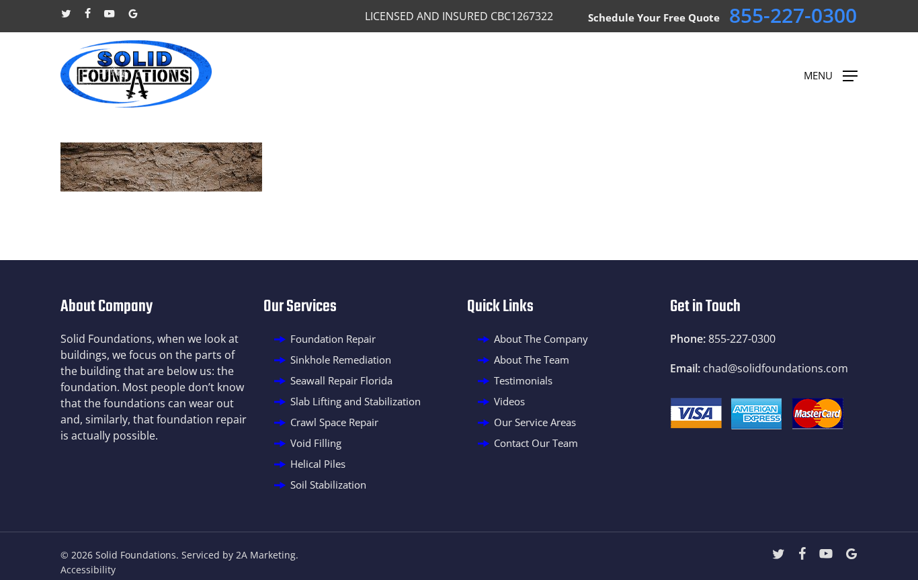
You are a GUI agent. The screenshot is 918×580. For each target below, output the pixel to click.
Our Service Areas (535, 422)
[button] (831, 74)
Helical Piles (317, 463)
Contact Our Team (536, 443)
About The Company (541, 338)
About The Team (531, 359)
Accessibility (88, 569)
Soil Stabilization (328, 484)
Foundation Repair (333, 338)
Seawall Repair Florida (341, 380)
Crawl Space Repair (334, 422)
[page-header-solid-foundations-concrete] (161, 187)
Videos (509, 401)
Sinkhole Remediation (340, 359)
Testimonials (523, 380)
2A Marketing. (267, 554)
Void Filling (315, 443)
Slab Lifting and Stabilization (355, 401)
